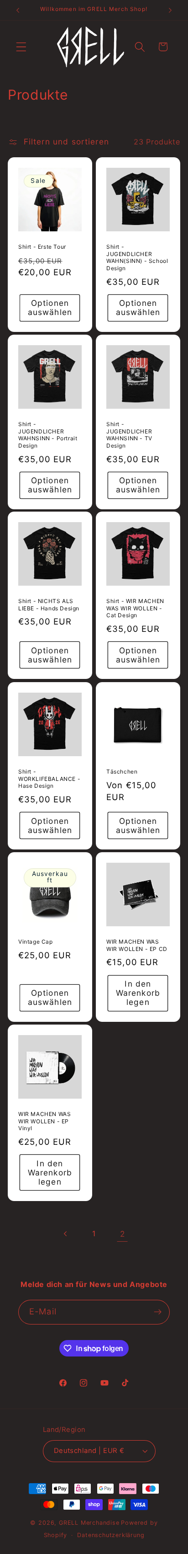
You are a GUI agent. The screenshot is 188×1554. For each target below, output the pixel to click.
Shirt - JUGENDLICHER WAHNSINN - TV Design (129, 435)
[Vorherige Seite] (66, 1233)
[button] (21, 47)
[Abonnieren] (157, 1312)
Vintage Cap (35, 941)
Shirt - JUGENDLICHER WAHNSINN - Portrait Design (47, 435)
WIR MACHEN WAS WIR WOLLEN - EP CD (136, 945)
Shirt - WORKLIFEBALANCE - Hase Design (49, 778)
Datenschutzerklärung (110, 1535)
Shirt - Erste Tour (42, 246)
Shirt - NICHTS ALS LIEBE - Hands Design (48, 605)
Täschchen (121, 771)
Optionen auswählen (50, 307)
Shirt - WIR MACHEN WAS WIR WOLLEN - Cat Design (135, 608)
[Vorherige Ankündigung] (18, 10)
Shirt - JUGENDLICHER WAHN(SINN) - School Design (137, 257)
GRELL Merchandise (89, 1522)
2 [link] (122, 1234)
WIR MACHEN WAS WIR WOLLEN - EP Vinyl (44, 1121)
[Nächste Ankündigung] (170, 10)
